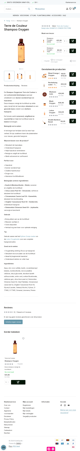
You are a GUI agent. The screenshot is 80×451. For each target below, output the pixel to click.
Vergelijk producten (29, 416)
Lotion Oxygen (52, 111)
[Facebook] (61, 405)
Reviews (24, 85)
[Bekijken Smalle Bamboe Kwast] (44, 122)
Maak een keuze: (48, 33)
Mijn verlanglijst (28, 413)
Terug (8, 21)
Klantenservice (71, 2)
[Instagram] (65, 405)
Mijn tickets (26, 411)
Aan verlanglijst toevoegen (56, 61)
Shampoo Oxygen (12, 361)
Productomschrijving (11, 85)
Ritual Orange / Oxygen (54, 74)
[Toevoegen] (72, 74)
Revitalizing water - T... (52, 84)
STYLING (33, 15)
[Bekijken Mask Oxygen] (45, 104)
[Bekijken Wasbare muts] (45, 94)
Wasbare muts (52, 93)
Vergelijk (47, 61)
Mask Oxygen (52, 102)
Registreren (27, 405)
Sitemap (7, 427)
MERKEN (16, 15)
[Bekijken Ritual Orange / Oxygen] (44, 75)
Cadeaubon (8, 430)
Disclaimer (7, 416)
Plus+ (10, 446)
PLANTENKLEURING (44, 15)
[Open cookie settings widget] (3, 447)
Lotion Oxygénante (12, 239)
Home (13, 21)
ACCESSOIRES (57, 15)
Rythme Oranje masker (28, 236)
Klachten (7, 433)
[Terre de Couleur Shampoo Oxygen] (15, 346)
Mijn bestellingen (28, 408)
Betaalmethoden (9, 422)
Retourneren (8, 425)
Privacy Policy (9, 419)
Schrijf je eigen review (13, 322)
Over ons (7, 405)
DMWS (18, 443)
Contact (6, 408)
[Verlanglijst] (70, 9)
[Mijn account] (67, 9)
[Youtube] (68, 405)
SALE (64, 15)
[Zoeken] (29, 9)
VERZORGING (24, 15)
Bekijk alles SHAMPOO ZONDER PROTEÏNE (56, 28)
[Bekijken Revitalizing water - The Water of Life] (44, 85)
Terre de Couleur (63, 26)
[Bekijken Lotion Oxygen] (45, 113)
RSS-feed (16, 446)
